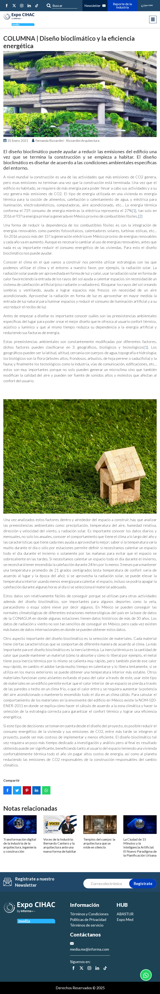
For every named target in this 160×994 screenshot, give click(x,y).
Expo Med (125, 919)
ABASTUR (125, 914)
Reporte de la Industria (122, 5)
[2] (140, 216)
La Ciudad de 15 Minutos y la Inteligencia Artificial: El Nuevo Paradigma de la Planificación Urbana (140, 847)
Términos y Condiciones (89, 914)
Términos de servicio (86, 925)
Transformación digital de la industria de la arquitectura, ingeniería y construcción (19, 845)
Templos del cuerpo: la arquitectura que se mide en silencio (99, 843)
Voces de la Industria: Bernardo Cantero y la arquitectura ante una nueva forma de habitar (59, 845)
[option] (80, 94)
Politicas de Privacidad (88, 919)
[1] (134, 210)
